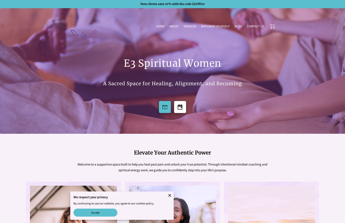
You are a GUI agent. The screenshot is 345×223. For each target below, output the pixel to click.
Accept (95, 212)
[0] (272, 26)
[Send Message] (165, 107)
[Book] (180, 107)
